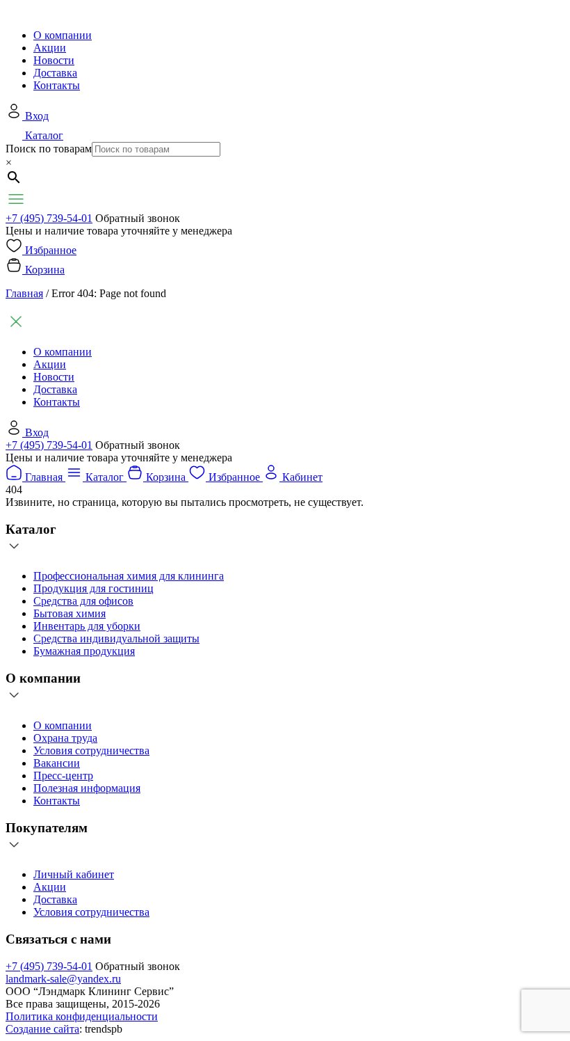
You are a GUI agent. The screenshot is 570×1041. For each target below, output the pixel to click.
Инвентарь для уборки (86, 626)
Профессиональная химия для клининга (128, 576)
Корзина (45, 270)
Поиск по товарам (49, 148)
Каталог (44, 135)
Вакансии (56, 763)
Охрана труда (65, 738)
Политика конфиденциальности (82, 1016)
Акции (49, 48)
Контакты (56, 85)
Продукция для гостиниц (93, 588)
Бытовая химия (69, 613)
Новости (53, 60)
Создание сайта (42, 1029)
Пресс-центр (63, 775)
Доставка (55, 73)
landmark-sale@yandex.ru (63, 979)
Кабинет (302, 477)
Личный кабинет (73, 874)
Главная (24, 293)
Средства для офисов (83, 601)
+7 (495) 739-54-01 (49, 218)
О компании (62, 35)
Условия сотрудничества (91, 750)
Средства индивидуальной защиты (116, 638)
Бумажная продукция (84, 651)
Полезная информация (86, 788)
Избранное (50, 250)
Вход (37, 116)
